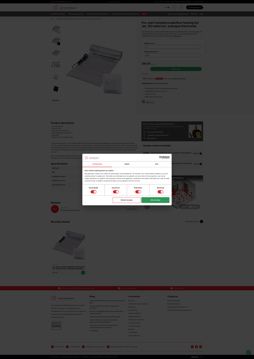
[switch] (116, 191)
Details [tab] (127, 164)
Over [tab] (156, 164)
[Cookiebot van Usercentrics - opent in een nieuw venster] (160, 157)
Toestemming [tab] (97, 164)
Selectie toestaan (127, 200)
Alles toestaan (155, 200)
